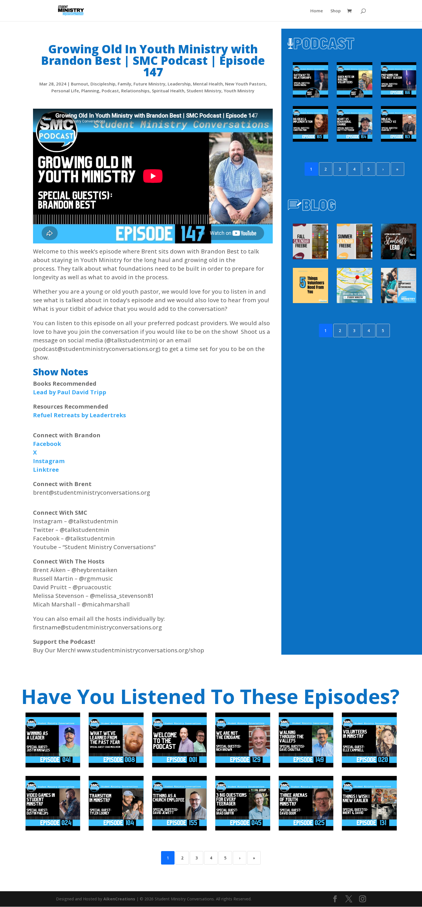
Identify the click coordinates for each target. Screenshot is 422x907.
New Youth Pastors (245, 84)
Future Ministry (149, 84)
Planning (90, 90)
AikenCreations (119, 899)
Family (124, 84)
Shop (335, 11)
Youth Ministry (239, 90)
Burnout (79, 84)
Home (316, 11)
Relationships (135, 90)
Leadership (179, 84)
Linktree (46, 469)
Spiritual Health (168, 90)
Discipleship (102, 84)
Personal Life (65, 90)
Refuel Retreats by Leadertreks (79, 415)
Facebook (47, 444)
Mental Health (208, 84)
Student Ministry (204, 90)
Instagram (49, 461)
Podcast (110, 90)
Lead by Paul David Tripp (69, 392)
